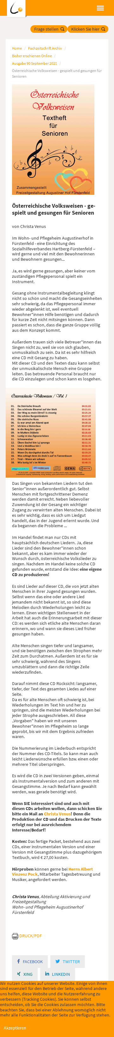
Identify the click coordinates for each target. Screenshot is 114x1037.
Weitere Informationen (57, 1034)
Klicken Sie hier (85, 29)
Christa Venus (57, 814)
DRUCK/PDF (30, 936)
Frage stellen (46, 29)
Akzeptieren (15, 1028)
